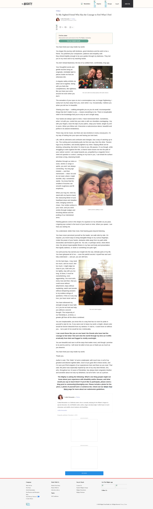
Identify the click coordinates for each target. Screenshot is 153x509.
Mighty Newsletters (81, 490)
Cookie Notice (29, 498)
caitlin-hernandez (62, 410)
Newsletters (87, 4)
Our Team (28, 487)
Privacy (122, 504)
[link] (27, 3)
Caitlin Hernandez (65, 19)
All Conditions (54, 496)
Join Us (127, 4)
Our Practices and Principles (32, 492)
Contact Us (79, 485)
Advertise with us (55, 490)
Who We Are (29, 485)
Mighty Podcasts (80, 492)
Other (58, 11)
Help (27, 494)
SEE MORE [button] (84, 473)
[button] (73, 19)
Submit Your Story (55, 485)
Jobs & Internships (30, 490)
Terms (125, 504)
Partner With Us (55, 487)
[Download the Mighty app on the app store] (108, 486)
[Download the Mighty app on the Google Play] (122, 486)
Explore (99, 4)
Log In (117, 4)
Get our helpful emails (73, 41)
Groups (110, 4)
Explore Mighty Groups (82, 487)
